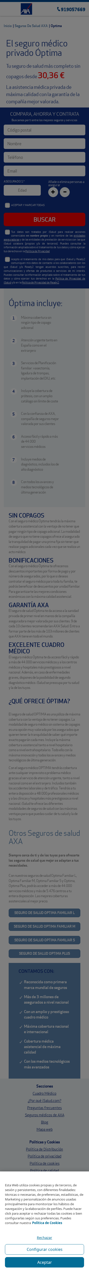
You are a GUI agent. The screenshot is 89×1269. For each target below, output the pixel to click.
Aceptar (44, 1262)
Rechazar (44, 1237)
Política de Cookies (47, 1223)
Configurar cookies (45, 1249)
